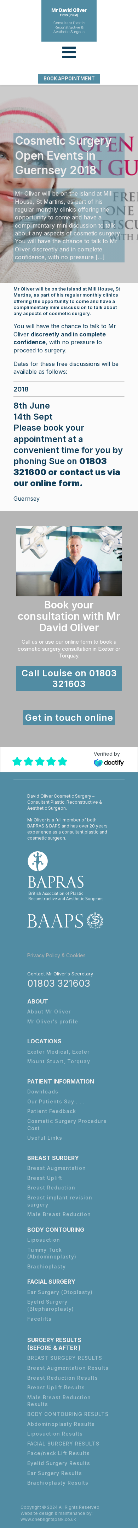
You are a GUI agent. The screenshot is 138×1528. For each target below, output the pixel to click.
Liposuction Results (55, 1434)
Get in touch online (69, 717)
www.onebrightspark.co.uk (48, 1519)
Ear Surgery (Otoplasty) (60, 1292)
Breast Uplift (44, 1178)
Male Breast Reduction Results (59, 1400)
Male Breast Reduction (59, 1214)
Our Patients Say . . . (56, 1101)
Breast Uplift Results (56, 1387)
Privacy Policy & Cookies (56, 955)
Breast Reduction (51, 1187)
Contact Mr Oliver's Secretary (60, 973)
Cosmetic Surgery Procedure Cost (67, 1124)
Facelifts (39, 1319)
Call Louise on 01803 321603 (69, 678)
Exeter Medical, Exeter (58, 1052)
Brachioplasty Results (57, 1483)
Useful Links (44, 1138)
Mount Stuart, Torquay (58, 1061)
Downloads (42, 1091)
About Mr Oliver (49, 1011)
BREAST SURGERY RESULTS (64, 1358)
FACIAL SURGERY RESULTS (63, 1444)
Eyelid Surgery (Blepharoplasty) (50, 1305)
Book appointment (69, 78)
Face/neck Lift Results (58, 1453)
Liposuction (43, 1240)
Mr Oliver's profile (52, 1021)
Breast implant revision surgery (59, 1201)
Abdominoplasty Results (61, 1424)
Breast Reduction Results (62, 1378)
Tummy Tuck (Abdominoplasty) (51, 1253)
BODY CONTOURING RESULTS (68, 1414)
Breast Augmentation (56, 1168)
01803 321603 (58, 983)
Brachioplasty (46, 1266)
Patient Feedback (51, 1111)
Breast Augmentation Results (68, 1368)
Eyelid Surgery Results (58, 1463)
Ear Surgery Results (54, 1473)
